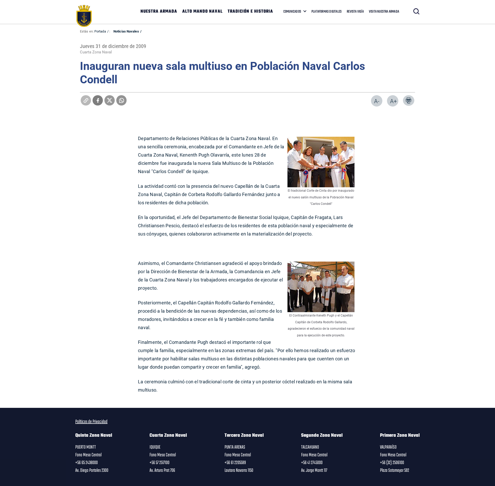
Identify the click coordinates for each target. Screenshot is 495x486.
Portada (100, 31)
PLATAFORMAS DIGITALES (326, 12)
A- (376, 101)
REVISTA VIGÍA (355, 12)
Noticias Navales (126, 31)
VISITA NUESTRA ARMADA (384, 12)
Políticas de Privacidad (91, 422)
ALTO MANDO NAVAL (202, 11)
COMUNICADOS (292, 12)
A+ (393, 101)
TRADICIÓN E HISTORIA (250, 11)
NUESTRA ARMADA (159, 11)
